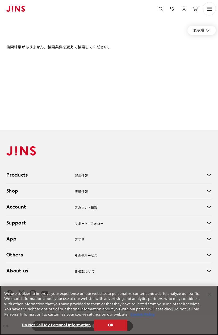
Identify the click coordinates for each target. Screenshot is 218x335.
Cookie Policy (143, 314)
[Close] (209, 294)
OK (111, 325)
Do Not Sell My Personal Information (56, 325)
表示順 (198, 30)
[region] (109, 310)
